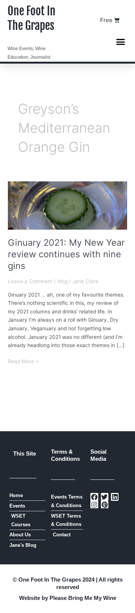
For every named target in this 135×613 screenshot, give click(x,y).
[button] (121, 41)
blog (62, 281)
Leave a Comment (30, 281)
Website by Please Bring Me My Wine (67, 598)
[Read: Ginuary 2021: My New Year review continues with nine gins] (67, 205)
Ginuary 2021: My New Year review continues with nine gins (66, 254)
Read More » (23, 360)
